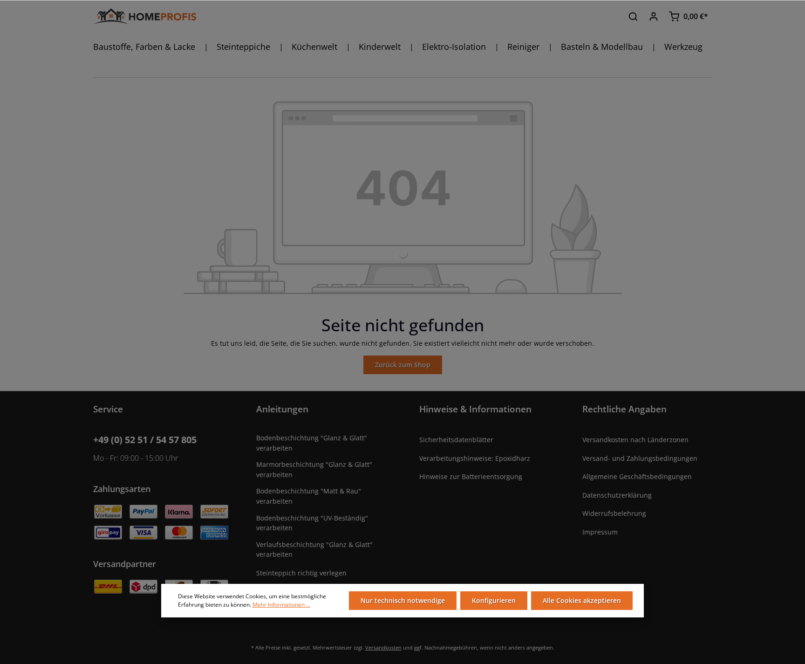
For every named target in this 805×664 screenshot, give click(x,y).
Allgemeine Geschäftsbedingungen (637, 476)
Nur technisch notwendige (403, 600)
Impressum (600, 531)
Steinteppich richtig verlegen (301, 572)
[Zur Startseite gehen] (144, 16)
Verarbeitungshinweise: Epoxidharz (474, 458)
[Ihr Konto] (653, 16)
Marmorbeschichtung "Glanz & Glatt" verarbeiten (314, 469)
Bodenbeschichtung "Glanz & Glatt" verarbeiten (311, 442)
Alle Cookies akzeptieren (582, 600)
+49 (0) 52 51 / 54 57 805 (145, 439)
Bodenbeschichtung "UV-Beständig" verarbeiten (312, 523)
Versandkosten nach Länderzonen (635, 439)
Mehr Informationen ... (281, 605)
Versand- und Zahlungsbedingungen (639, 458)
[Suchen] (633, 16)
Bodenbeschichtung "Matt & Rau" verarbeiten (308, 496)
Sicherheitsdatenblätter (456, 439)
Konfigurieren (494, 600)
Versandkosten (383, 647)
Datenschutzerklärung (617, 495)
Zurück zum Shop (402, 364)
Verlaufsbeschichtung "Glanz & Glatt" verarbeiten (314, 549)
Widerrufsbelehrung (614, 513)
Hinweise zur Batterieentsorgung (470, 476)
